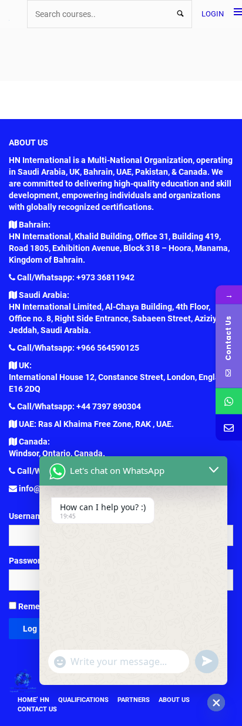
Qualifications (83, 700)
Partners (133, 700)
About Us (174, 700)
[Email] (229, 428)
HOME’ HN (33, 700)
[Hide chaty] (216, 702)
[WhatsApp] (229, 401)
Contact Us (37, 709)
